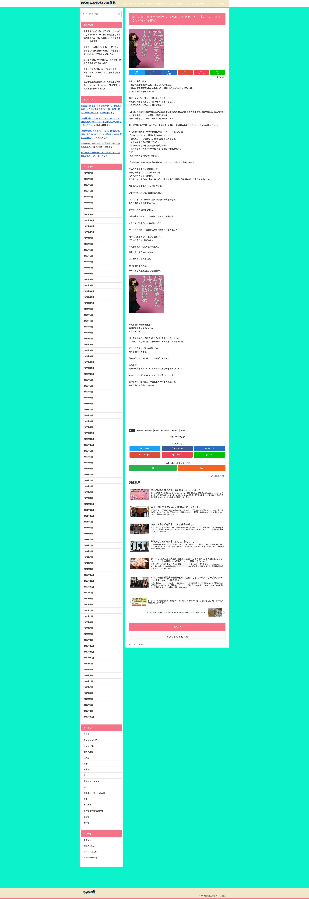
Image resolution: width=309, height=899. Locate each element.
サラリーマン (89, 746)
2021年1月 (88, 569)
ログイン (87, 840)
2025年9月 (88, 238)
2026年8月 (88, 173)
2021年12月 (89, 504)
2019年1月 (88, 711)
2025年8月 (88, 244)
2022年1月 (88, 498)
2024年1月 (88, 356)
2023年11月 (89, 368)
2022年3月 (88, 486)
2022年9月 (88, 451)
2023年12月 (89, 362)
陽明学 (86, 817)
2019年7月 (88, 675)
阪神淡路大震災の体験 (93, 811)
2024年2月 (88, 350)
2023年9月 (88, 380)
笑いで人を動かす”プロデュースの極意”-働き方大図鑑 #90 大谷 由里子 (102, 61)
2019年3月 (88, 699)
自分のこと (88, 805)
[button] (119, 14)
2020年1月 (88, 640)
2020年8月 (88, 599)
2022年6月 (88, 469)
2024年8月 (88, 315)
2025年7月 (88, 250)
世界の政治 (88, 752)
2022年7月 (88, 463)
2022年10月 (89, 445)
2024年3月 (88, 344)
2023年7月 (88, 392)
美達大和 (176, 430)
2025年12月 (89, 220)
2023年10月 (89, 374)
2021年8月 (88, 528)
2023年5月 (88, 404)
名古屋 (86, 770)
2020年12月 (89, 575)
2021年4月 (88, 551)
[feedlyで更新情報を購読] (153, 468)
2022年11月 (89, 439)
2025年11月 (89, 226)
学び (132, 430)
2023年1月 (88, 427)
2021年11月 (89, 510)
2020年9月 (88, 593)
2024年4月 (88, 339)
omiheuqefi (105, 113)
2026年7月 (88, 179)
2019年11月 (89, 652)
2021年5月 (88, 545)
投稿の (89, 846)
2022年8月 (88, 457)
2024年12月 (89, 291)
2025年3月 (88, 274)
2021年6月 (88, 540)
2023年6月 (88, 398)
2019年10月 (89, 658)
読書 (184, 430)
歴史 (86, 799)
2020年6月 (88, 610)
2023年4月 (88, 409)
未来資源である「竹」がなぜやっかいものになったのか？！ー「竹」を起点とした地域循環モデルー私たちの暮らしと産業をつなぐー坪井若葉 (102, 36)
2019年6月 (88, 681)
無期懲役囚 (165, 430)
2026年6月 (88, 185)
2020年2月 (88, 634)
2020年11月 (89, 581)
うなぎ (86, 734)
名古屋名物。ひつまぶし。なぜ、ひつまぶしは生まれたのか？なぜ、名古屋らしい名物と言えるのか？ (101, 121)
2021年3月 (88, 557)
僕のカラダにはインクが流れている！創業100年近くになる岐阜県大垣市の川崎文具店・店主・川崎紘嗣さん (101, 109)
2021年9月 (88, 522)
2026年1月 (88, 214)
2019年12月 (89, 646)
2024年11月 (89, 297)
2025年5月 (88, 262)
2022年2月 (88, 492)
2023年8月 (88, 386)
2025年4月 (88, 268)
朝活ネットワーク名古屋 (94, 793)
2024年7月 (88, 321)
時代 (86, 787)
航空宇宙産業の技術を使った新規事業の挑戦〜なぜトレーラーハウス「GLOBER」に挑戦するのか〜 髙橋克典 (102, 85)
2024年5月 (88, 333)
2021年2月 (88, 563)
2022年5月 (88, 475)
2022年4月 (88, 480)
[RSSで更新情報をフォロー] (201, 468)
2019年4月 (88, 693)
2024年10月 (89, 303)
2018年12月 (89, 717)
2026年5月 (88, 191)
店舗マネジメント (91, 781)
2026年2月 (88, 209)
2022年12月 (89, 433)
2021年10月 (89, 516)
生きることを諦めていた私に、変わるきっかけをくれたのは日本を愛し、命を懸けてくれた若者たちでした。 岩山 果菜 (102, 50)
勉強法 (140, 430)
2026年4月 (88, 197)
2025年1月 (88, 285)
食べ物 (86, 823)
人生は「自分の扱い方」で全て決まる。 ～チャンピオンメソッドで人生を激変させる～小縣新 (102, 72)
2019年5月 (88, 687)
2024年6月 (88, 327)
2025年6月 (88, 256)
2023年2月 (88, 421)
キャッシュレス (90, 740)
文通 (157, 430)
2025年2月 (88, 279)
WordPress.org (91, 858)
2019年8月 (88, 670)
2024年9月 (88, 309)
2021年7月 (88, 534)
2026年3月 (88, 203)
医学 (86, 764)
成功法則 (149, 430)
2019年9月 (88, 664)
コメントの (91, 852)
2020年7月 (88, 605)
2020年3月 (88, 628)
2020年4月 (88, 622)
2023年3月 (88, 415)
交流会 (86, 758)
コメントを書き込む (177, 637)
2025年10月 (89, 232)
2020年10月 (89, 587)
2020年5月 (88, 616)
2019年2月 (88, 705)
